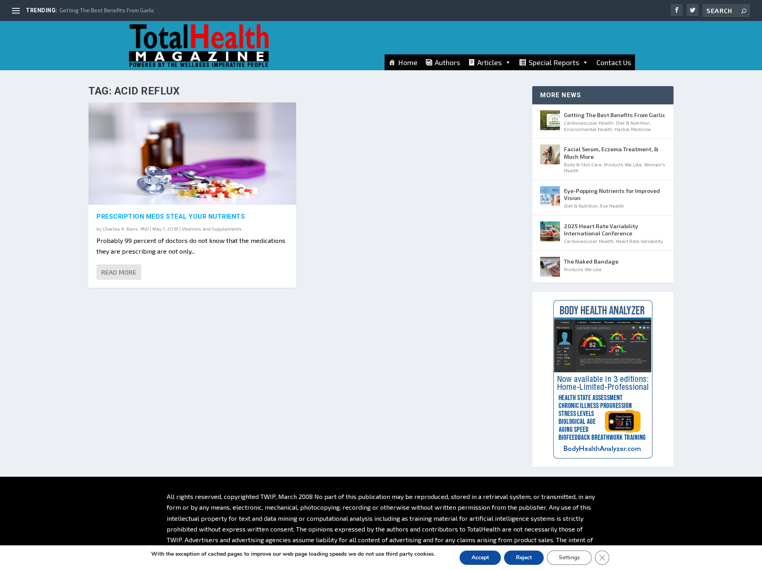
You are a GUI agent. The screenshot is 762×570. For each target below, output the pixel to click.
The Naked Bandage (591, 261)
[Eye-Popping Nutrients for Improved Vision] (550, 196)
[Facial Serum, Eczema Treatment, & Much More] (550, 154)
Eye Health (612, 205)
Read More (118, 272)
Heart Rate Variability (639, 241)
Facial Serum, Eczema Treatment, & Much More (611, 153)
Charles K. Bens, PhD (126, 228)
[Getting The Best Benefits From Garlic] (550, 120)
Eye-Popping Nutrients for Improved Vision (612, 194)
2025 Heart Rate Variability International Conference (601, 230)
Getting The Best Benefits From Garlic (107, 10)
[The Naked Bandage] (550, 267)
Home (408, 62)
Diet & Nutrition (633, 122)
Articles (489, 62)
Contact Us (614, 62)
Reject (524, 557)
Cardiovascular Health (589, 122)
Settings (569, 557)
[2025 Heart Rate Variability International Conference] (550, 231)
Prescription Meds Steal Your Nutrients (170, 216)
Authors (447, 62)
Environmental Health (588, 129)
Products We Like (623, 164)
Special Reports (554, 62)
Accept (480, 557)
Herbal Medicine (633, 129)
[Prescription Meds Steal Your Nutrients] (192, 153)
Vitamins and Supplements (212, 228)
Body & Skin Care (583, 164)
